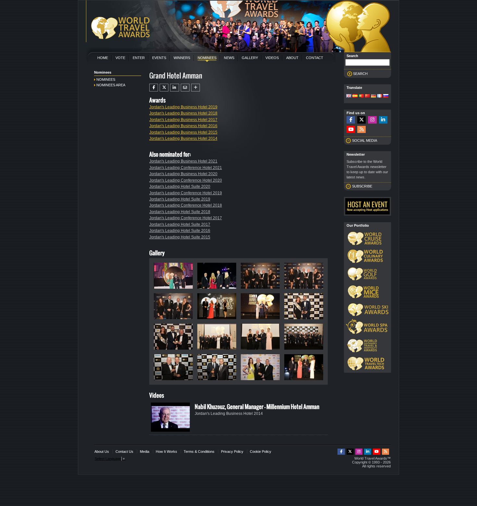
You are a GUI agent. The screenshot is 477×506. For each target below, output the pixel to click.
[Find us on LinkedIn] (383, 120)
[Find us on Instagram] (372, 120)
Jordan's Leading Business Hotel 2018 (183, 113)
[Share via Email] (185, 87)
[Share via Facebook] (154, 87)
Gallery (250, 58)
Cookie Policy (260, 451)
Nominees (207, 58)
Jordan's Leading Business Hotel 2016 (183, 126)
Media (144, 451)
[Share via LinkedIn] (174, 87)
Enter (139, 58)
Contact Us (124, 451)
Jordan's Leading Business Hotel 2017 (183, 119)
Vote (120, 58)
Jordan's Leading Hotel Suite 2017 (179, 224)
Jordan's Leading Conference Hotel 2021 (185, 167)
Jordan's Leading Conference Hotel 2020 (185, 180)
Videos (272, 58)
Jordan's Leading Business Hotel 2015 (183, 132)
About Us (101, 451)
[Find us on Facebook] (351, 120)
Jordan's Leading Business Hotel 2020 (183, 174)
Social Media (364, 140)
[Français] (379, 96)
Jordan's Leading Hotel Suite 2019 (179, 199)
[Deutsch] (373, 96)
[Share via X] (164, 87)
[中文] (367, 96)
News (229, 58)
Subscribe (362, 186)
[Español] (355, 96)
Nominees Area (110, 85)
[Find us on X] (361, 120)
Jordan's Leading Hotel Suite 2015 (179, 237)
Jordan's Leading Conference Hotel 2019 (185, 193)
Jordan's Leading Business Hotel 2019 (183, 107)
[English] (348, 96)
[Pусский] (385, 96)
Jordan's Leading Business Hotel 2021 (183, 161)
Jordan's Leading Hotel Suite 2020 (179, 186)
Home (102, 58)
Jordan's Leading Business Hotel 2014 (183, 138)
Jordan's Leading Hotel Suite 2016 (179, 230)
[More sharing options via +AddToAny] (195, 87)
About (292, 58)
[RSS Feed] (361, 129)
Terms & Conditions (199, 451)
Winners (182, 58)
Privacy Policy (232, 451)
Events (159, 58)
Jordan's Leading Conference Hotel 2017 (185, 218)
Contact (314, 58)
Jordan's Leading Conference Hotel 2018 (185, 205)
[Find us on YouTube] (351, 129)
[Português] (361, 96)
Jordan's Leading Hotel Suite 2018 (179, 212)
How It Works (166, 451)
